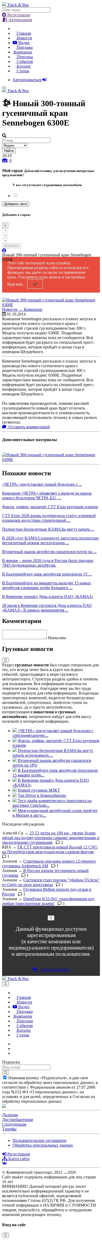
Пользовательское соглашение (39, 1140)
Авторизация (19, 19)
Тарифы (9, 1129)
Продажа (24, 47)
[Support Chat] (14, 1048)
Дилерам (10, 1115)
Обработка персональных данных (43, 1145)
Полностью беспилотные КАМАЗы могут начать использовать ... (53, 752)
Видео (23, 42)
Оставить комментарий (28, 427)
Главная (23, 33)
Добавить (11, 246)
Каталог (23, 66)
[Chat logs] (14, 1044)
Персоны (24, 57)
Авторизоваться (27, 80)
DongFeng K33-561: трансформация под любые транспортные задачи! (48, 901)
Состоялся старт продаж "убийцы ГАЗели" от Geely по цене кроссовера (51, 882)
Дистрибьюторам (17, 1119)
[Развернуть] (5, 660)
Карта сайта (18, 1158)
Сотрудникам (14, 1124)
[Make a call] (14, 1053)
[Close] (51, 917)
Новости (24, 38)
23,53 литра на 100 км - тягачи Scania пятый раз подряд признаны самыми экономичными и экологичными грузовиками (50, 838)
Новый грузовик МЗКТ (39, 790)
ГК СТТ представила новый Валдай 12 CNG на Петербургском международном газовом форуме (50, 849)
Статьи (22, 71)
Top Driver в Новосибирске (42, 795)
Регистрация (18, 15)
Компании (22, 52)
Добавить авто (15, 204)
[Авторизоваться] (4, 250)
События (24, 61)
